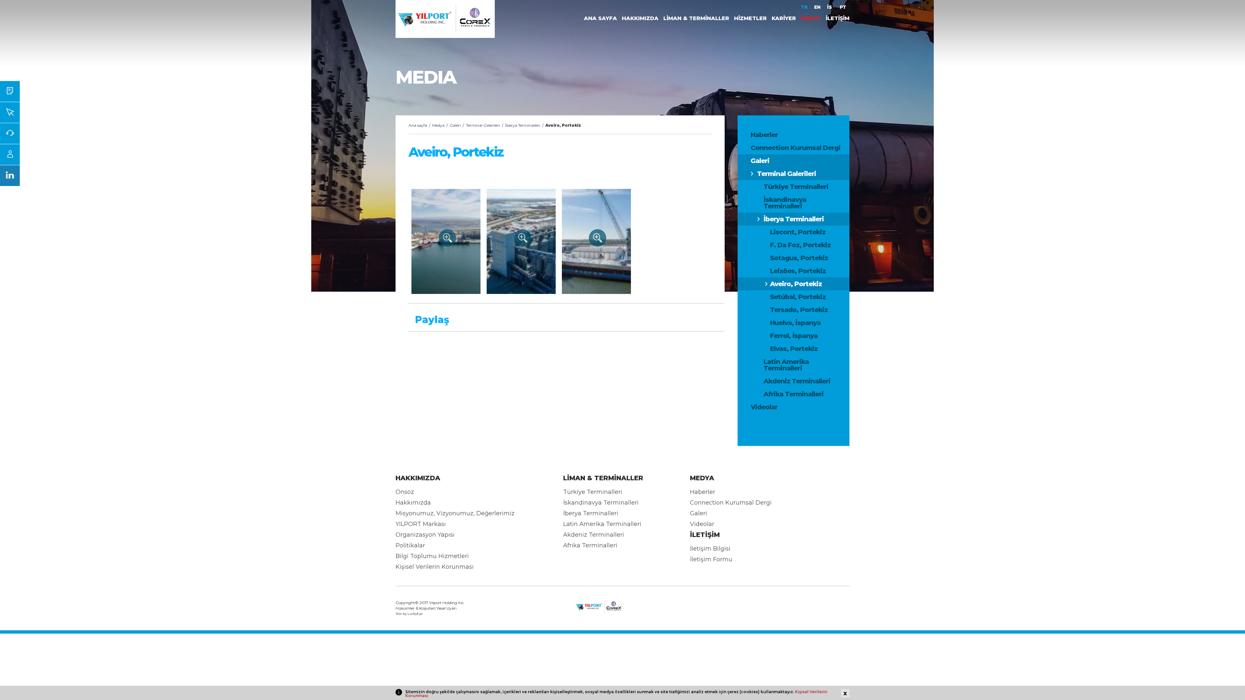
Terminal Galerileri (786, 174)
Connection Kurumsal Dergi (795, 148)
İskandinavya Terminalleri (785, 203)
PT (843, 7)
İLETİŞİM (837, 18)
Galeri (760, 161)
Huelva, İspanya (795, 323)
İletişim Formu (711, 559)
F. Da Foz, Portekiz (800, 245)
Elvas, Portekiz (794, 349)
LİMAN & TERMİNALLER (696, 18)
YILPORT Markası (421, 524)
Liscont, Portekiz (797, 232)
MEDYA (811, 18)
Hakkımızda (413, 503)
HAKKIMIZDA (640, 18)
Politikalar (410, 545)
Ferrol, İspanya (794, 336)
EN (817, 7)
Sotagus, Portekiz (799, 258)
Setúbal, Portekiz (798, 297)
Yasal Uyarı (446, 608)
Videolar (764, 407)
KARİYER (784, 18)
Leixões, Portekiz (798, 271)
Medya (438, 125)
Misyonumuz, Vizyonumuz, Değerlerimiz (455, 513)
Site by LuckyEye (409, 614)
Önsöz (405, 492)
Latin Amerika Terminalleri (786, 365)
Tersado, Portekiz (799, 310)
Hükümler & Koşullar (415, 608)
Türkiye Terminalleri (796, 187)
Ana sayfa (418, 125)
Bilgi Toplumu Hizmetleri (432, 556)
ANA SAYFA (600, 18)
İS (830, 7)
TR (804, 7)
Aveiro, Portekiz (796, 284)
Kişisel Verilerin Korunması (435, 567)
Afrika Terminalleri (794, 394)
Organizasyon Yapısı (425, 535)
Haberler (764, 135)
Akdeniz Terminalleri (797, 381)
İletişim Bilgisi (710, 549)
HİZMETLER (750, 18)
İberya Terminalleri (794, 219)
